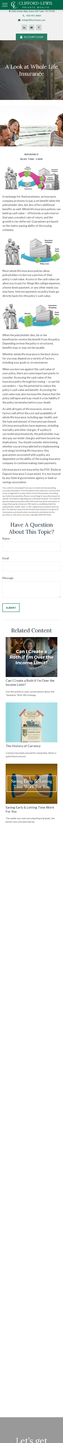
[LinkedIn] (24, 27)
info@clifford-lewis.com (33, 20)
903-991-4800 (33, 15)
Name (6, 538)
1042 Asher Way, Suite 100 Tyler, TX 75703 (33, 11)
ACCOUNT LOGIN (33, 37)
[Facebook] (39, 27)
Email (5, 558)
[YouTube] (31, 27)
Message (7, 578)
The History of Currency (23, 746)
